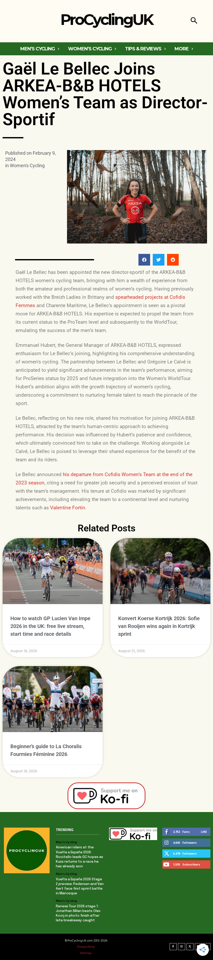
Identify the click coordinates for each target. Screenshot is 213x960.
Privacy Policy (86, 947)
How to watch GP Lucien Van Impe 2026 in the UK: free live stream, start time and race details (50, 626)
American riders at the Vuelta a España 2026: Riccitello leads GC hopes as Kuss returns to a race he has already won (79, 857)
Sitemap (86, 953)
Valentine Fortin (67, 508)
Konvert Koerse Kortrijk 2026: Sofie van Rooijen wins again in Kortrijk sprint (159, 626)
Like (204, 832)
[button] (194, 21)
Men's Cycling (66, 842)
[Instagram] (181, 946)
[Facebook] (173, 946)
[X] (190, 946)
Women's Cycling (27, 165)
